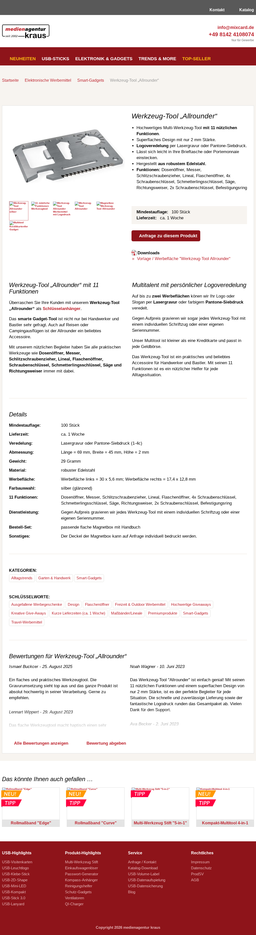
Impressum (200, 862)
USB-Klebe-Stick (16, 874)
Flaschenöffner (97, 604)
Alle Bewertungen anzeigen (40, 743)
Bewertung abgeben (105, 743)
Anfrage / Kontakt (142, 862)
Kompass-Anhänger (81, 880)
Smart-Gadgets (90, 80)
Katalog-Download (143, 868)
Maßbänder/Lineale (126, 613)
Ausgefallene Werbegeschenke (36, 604)
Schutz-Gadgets (78, 892)
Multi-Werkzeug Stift (81, 862)
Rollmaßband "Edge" (31, 823)
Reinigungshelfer (78, 886)
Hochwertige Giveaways (191, 604)
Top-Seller (196, 58)
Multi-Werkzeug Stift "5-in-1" (160, 823)
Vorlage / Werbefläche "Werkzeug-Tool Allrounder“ (183, 258)
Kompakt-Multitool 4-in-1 (225, 823)
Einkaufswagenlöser (81, 868)
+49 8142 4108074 (230, 34)
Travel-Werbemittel (26, 622)
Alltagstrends (21, 578)
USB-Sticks (55, 58)
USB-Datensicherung (145, 886)
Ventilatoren (74, 898)
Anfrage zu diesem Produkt (167, 235)
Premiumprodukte (162, 613)
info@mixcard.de (235, 27)
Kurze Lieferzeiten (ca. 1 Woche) (78, 613)
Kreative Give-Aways (28, 613)
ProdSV (197, 874)
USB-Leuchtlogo (15, 868)
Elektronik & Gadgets (103, 58)
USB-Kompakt (14, 892)
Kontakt (216, 10)
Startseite (10, 80)
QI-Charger (74, 904)
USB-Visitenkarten (17, 862)
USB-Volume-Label (143, 874)
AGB (195, 880)
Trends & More (157, 58)
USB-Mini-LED (14, 886)
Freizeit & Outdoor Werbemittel (140, 604)
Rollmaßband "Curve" (96, 823)
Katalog (246, 10)
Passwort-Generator (81, 874)
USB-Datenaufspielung (146, 880)
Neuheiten (22, 58)
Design (73, 604)
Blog (131, 892)
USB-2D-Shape (15, 880)
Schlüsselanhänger (61, 308)
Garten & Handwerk (54, 578)
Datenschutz (201, 868)
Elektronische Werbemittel (48, 80)
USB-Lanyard (13, 904)
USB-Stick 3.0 (13, 898)
